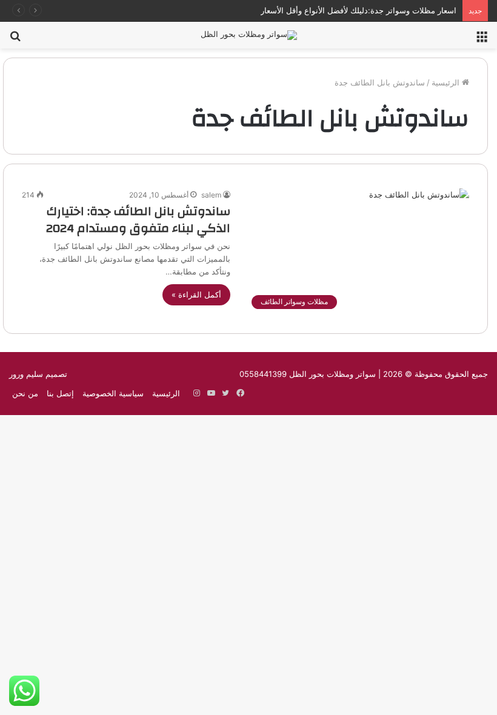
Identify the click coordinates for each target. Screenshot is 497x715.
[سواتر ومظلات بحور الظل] (249, 35)
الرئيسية (447, 82)
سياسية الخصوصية (113, 393)
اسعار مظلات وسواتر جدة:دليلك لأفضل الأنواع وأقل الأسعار (358, 10)
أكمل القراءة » (196, 294)
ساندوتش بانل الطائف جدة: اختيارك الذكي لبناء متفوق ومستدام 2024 (138, 219)
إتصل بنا (60, 393)
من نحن (25, 393)
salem (211, 194)
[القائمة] (482, 39)
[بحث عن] (15, 39)
